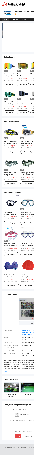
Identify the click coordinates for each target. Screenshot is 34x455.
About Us (25, 19)
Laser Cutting (28, 394)
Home (5, 19)
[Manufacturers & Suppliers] (14, 4)
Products (15, 19)
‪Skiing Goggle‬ (26, 330)
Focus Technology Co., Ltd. (24, 447)
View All (6, 371)
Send (18, 436)
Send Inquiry (9, 84)
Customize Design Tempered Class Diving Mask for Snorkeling (10, 214)
